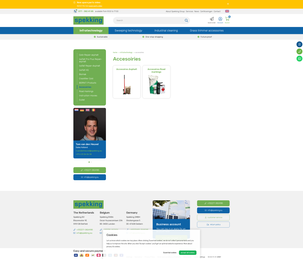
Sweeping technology (128, 30)
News (196, 11)
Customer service (215, 217)
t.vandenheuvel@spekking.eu (89, 151)
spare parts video (95, 6)
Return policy (215, 224)
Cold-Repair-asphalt (88, 55)
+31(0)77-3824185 (91, 170)
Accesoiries (85, 87)
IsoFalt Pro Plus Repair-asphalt (90, 60)
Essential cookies (169, 253)
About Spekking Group (175, 11)
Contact (217, 11)
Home (115, 52)
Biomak (82, 74)
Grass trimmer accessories (207, 30)
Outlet (82, 100)
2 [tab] (91, 162)
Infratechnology (91, 30)
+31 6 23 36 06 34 (84, 154)
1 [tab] (89, 162)
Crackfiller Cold (86, 78)
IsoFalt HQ (84, 70)
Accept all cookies (188, 253)
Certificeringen (206, 11)
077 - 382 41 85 (85, 11)
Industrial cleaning (166, 30)
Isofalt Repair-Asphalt (89, 65)
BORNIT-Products (87, 83)
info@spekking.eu (91, 177)
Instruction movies (88, 95)
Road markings (86, 91)
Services (189, 11)
